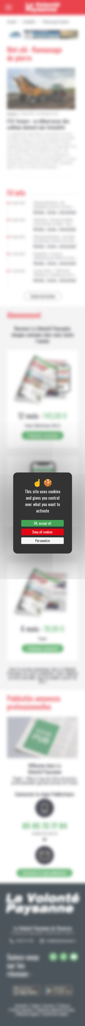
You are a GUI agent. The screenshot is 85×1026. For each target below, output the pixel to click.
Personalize (42, 540)
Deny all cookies (42, 531)
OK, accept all (42, 523)
